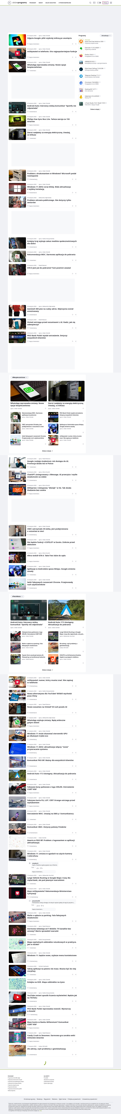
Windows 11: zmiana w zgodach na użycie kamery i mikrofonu (49, 854)
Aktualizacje (105, 35)
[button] (111, 2)
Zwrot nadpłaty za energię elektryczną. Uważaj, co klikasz (48, 133)
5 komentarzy (33, 739)
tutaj (41, 1110)
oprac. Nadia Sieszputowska (46, 238)
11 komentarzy (33, 1014)
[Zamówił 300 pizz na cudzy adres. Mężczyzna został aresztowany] (17, 310)
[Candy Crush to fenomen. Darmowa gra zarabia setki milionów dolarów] (17, 1037)
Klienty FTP (88, 98)
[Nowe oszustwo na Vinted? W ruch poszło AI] (17, 708)
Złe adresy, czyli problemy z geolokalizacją (68, 644)
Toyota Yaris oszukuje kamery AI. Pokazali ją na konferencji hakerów (33, 656)
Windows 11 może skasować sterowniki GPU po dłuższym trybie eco (47, 734)
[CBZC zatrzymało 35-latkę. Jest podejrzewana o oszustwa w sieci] (15, 429)
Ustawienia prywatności (89, 1099)
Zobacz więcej (46, 451)
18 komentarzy (33, 179)
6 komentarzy (33, 534)
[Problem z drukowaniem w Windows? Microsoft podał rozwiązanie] (17, 175)
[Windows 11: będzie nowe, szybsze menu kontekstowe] (17, 957)
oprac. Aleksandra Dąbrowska (47, 306)
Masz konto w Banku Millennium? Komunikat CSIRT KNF (47, 1023)
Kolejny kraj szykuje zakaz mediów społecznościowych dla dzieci (52, 242)
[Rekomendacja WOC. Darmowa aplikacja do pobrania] (17, 256)
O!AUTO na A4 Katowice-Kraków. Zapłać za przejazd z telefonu (70, 656)
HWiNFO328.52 (89, 61)
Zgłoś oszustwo (50, 3)
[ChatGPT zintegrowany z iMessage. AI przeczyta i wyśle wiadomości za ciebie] (17, 476)
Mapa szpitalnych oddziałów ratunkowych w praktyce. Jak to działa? (51, 943)
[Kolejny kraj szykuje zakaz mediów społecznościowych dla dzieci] (17, 243)
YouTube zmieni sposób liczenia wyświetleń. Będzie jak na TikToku (52, 996)
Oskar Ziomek (42, 838)
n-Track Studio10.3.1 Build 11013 (95, 103)
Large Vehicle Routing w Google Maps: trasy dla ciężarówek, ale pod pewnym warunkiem (71, 633)
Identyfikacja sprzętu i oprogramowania (96, 63)
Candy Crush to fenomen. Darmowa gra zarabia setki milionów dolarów (51, 1036)
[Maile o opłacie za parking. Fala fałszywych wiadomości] (15, 648)
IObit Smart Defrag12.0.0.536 (94, 68)
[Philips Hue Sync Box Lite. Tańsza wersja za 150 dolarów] (17, 121)
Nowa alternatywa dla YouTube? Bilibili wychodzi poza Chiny (49, 694)
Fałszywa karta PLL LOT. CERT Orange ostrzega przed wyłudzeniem (51, 801)
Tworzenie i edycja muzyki (92, 104)
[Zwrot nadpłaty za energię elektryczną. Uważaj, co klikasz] (17, 134)
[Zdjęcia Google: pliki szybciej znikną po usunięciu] (17, 40)
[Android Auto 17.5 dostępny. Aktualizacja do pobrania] (66, 610)
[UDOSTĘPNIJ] (75, 43)
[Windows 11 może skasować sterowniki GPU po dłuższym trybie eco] (17, 735)
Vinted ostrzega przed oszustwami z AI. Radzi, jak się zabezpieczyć (51, 323)
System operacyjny (48, 1083)
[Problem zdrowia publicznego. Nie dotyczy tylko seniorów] (17, 202)
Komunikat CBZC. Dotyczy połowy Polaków (46, 827)
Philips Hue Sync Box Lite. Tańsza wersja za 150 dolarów (48, 120)
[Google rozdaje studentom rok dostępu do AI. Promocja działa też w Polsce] (17, 463)
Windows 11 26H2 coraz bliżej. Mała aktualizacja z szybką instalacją (49, 188)
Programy (32, 3)
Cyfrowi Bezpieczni (65, 3)
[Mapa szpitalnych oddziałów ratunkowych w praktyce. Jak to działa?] (17, 944)
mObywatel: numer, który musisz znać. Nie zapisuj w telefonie (71, 437)
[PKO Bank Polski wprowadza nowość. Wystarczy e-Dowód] (17, 1010)
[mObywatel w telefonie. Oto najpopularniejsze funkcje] (17, 53)
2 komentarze (33, 314)
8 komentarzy (33, 859)
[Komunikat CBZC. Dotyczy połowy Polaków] (17, 828)
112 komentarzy (33, 897)
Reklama (54, 1099)
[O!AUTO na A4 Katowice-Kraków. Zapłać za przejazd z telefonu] (53, 659)
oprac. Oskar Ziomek (44, 35)
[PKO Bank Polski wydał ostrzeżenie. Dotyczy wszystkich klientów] (17, 337)
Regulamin (47, 1099)
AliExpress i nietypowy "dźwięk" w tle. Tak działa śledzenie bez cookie (49, 489)
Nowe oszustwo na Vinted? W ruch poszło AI (47, 707)
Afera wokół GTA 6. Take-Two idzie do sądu (46, 555)
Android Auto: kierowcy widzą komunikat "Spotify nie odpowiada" (51, 106)
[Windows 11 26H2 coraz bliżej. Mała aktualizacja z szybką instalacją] (17, 188)
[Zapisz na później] (72, 43)
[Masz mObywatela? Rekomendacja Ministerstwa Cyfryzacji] (17, 893)
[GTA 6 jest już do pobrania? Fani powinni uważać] (17, 269)
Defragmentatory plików (91, 70)
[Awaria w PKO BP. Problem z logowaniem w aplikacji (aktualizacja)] (17, 842)
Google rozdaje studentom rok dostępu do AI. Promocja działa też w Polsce (48, 462)
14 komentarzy (33, 961)
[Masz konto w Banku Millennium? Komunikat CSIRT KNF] (17, 1024)
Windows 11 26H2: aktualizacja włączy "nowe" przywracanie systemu (48, 748)
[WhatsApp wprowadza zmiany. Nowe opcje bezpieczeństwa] (17, 66)
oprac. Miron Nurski (44, 472)
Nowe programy (11, 1090)
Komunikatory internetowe (92, 77)
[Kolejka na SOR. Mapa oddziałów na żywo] (17, 984)
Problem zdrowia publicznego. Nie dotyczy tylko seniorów (49, 201)
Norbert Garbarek (43, 966)
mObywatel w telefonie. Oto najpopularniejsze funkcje (52, 51)
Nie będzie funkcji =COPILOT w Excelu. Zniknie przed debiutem (51, 543)
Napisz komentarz (34, 44)
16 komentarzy (33, 686)
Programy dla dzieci (12, 1087)
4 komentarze (33, 192)
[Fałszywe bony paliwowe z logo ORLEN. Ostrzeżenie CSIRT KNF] (15, 636)
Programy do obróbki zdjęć (14, 1078)
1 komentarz (32, 70)
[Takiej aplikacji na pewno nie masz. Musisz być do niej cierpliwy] (17, 970)
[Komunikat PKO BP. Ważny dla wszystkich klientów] (17, 762)
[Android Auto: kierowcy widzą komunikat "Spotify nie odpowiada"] (17, 107)
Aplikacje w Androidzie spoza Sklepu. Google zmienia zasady (72, 425)
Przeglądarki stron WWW (92, 56)
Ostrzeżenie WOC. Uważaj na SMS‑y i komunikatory (50, 813)
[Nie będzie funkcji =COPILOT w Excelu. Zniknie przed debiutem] (17, 544)
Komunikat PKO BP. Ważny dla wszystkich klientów (50, 760)
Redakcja (39, 1099)
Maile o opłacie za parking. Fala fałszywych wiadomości (32, 644)
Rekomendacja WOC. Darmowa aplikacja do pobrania (51, 254)
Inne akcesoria (89, 91)
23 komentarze (33, 833)
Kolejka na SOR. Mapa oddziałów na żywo (46, 982)
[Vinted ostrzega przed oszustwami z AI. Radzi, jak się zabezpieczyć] (17, 324)
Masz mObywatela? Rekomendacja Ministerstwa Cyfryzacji (49, 892)
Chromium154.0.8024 (92, 82)
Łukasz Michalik (64, 647)
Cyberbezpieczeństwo (49, 1081)
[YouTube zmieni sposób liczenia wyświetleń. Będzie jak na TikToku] (17, 997)
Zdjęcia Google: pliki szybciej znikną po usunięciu (49, 38)
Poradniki (46, 1078)
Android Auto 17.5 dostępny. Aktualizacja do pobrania (61, 623)
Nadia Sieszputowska (44, 939)
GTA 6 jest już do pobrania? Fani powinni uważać (49, 268)
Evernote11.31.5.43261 (92, 48)
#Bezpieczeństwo (18, 377)
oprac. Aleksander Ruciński (67, 636)
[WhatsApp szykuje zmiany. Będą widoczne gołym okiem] (17, 722)
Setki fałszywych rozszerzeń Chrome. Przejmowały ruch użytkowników (34, 437)
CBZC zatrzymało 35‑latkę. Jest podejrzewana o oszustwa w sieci (47, 530)
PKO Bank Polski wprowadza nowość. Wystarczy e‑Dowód (49, 1009)
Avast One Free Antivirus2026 (94, 41)
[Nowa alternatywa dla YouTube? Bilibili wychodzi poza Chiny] (17, 695)
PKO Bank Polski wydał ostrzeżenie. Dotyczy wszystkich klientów (47, 336)
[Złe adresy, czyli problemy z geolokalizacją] (53, 648)
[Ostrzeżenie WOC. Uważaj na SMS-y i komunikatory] (17, 815)
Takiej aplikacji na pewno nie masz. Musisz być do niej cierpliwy (51, 969)
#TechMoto (16, 596)
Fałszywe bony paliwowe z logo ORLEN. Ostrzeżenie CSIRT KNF (32, 633)
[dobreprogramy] (20, 2)
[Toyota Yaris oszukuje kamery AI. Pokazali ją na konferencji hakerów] (15, 659)
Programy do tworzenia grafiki (15, 1088)
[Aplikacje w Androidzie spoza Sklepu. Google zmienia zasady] (53, 429)
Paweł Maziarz (43, 265)
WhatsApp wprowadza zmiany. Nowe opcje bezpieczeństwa (46, 65)
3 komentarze (33, 111)
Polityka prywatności (74, 1099)
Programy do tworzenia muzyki (15, 1079)
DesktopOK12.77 (90, 89)
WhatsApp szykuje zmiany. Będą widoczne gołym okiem (46, 721)
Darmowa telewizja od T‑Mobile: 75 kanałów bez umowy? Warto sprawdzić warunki (49, 929)
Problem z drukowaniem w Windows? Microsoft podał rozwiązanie (51, 174)
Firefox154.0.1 (89, 54)
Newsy (41, 3)
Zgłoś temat (62, 1099)
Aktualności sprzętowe (49, 1079)
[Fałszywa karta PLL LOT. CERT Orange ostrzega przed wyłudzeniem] (17, 802)
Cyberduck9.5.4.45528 (92, 96)
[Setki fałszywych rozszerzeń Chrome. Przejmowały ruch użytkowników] (15, 440)
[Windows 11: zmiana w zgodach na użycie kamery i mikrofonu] (17, 855)
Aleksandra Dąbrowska (45, 197)
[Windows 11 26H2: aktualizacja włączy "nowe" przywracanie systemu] (17, 748)
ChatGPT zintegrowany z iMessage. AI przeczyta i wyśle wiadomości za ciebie (52, 475)
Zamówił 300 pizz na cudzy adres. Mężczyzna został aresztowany (50, 310)
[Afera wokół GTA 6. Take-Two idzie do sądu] (17, 557)
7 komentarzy (33, 328)
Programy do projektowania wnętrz (16, 1081)
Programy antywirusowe (91, 43)
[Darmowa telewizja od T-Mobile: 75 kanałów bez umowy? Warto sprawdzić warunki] (17, 930)
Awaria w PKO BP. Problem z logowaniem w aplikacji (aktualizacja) (51, 841)
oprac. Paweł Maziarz (44, 458)
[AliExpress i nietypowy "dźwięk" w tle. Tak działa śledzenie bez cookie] (17, 489)
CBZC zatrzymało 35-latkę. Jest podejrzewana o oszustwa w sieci (33, 425)
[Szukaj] (90, 2)
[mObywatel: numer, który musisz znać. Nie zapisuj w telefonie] (53, 440)
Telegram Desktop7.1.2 (92, 75)
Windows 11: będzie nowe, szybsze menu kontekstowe (52, 955)
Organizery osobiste (90, 49)
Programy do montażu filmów (14, 1083)
